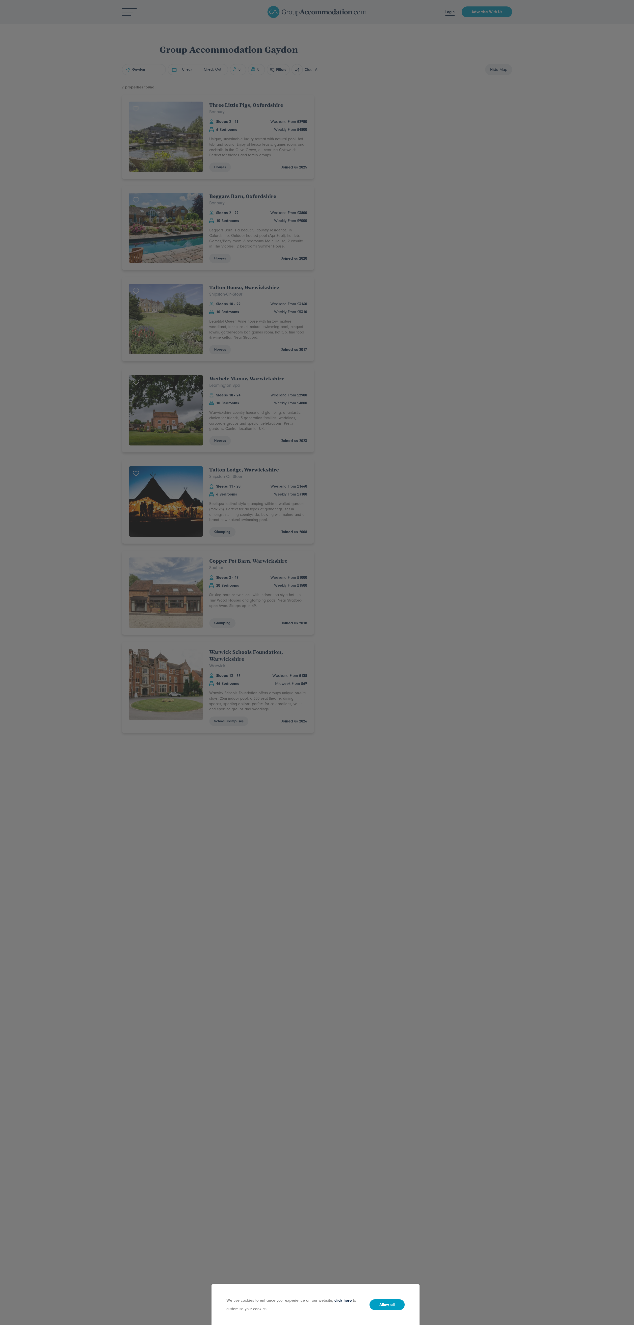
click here (343, 1300)
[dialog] (317, 662)
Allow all (387, 1304)
